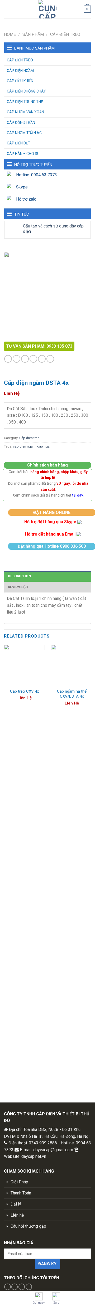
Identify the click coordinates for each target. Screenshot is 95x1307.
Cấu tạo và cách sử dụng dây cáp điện (53, 228)
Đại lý (16, 1204)
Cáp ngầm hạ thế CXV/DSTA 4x (72, 694)
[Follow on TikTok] (25, 359)
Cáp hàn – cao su (23, 154)
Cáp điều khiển (20, 81)
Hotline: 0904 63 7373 (36, 174)
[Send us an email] (42, 359)
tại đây (77, 495)
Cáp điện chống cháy (26, 91)
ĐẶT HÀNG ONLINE (51, 512)
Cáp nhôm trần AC (24, 133)
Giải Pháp (19, 1181)
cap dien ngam (24, 446)
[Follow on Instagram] (16, 359)
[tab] (47, 576)
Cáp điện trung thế (25, 102)
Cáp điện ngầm (20, 71)
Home (10, 34)
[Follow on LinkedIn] (50, 359)
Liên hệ (17, 1215)
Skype (22, 187)
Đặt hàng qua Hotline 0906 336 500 (52, 546)
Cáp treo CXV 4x (24, 691)
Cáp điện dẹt (18, 143)
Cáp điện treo (65, 34)
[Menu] (7, 9)
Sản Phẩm (33, 34)
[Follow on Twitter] (33, 359)
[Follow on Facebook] (8, 359)
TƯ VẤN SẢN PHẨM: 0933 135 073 (39, 346)
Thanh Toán (21, 1193)
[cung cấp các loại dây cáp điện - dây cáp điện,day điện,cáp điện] (47, 9)
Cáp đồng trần (21, 122)
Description (19, 576)
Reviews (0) (18, 587)
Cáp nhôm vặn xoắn (25, 112)
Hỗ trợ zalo (26, 199)
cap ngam (45, 446)
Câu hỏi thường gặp (28, 1226)
